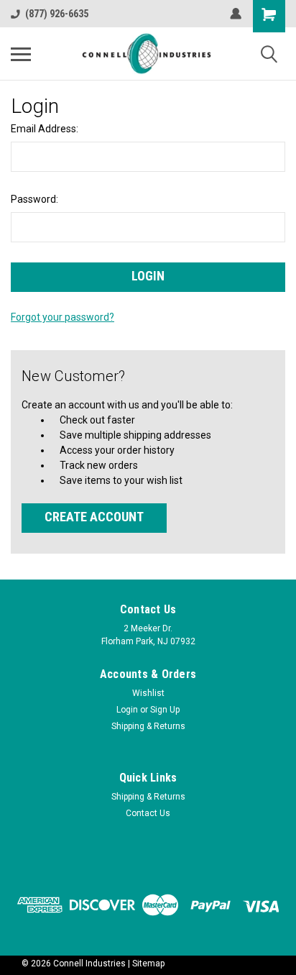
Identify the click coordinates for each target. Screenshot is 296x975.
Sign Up (165, 710)
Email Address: (44, 128)
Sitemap (148, 963)
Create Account (94, 516)
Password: (34, 199)
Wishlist (148, 693)
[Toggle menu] (21, 54)
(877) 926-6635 (56, 13)
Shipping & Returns (148, 726)
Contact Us (148, 813)
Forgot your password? (62, 317)
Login (127, 710)
